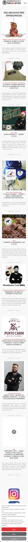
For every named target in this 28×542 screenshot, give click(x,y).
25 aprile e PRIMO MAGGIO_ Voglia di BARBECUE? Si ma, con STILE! (14, 86)
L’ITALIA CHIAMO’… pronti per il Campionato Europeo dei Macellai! (14, 195)
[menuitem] (23, 3)
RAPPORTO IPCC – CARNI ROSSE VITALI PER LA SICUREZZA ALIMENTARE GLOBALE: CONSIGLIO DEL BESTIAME (14, 454)
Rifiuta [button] (13, 534)
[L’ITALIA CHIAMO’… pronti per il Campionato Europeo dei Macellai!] (14, 175)
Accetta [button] (14, 529)
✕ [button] (26, 505)
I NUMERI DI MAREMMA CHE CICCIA (14, 243)
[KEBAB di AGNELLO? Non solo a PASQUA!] (14, 27)
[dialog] (14, 522)
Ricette (23, 39)
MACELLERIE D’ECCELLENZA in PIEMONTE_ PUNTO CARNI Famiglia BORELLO (14, 342)
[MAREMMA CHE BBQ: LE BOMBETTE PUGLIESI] (14, 276)
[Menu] (23, 3)
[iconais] (14, 494)
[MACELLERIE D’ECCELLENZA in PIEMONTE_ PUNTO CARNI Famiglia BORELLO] (14, 327)
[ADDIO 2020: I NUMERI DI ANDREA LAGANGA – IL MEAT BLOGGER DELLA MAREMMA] (14, 376)
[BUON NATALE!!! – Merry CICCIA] (14, 118)
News (15, 82)
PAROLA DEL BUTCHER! (16, 39)
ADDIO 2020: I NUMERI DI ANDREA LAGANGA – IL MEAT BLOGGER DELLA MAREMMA (14, 396)
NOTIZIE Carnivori (21, 82)
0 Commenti (17, 58)
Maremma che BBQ (7, 39)
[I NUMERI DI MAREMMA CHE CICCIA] (14, 226)
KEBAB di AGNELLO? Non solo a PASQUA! (14, 42)
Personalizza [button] (14, 539)
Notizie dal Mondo (17, 192)
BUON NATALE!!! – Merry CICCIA (14, 135)
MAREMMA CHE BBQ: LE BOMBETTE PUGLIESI (14, 292)
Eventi (12, 132)
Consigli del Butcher (8, 82)
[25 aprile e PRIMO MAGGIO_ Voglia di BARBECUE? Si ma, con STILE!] (14, 71)
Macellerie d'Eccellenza (19, 339)
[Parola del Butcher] (11, 3)
